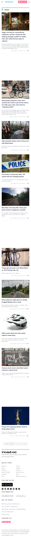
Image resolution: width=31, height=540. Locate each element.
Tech (3, 476)
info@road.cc (16, 504)
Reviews (4, 470)
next (25, 443)
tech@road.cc (14, 506)
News (3, 468)
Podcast (18, 470)
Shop (17, 474)
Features (4, 474)
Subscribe (23, 2)
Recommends (20, 472)
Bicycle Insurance (21, 476)
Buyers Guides (6, 472)
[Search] (29, 2)
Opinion (18, 468)
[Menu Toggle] (2, 2)
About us (4, 466)
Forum (18, 466)
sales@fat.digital (20, 509)
